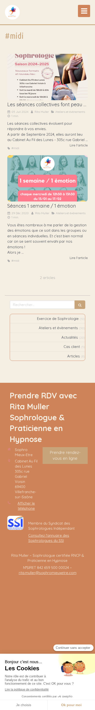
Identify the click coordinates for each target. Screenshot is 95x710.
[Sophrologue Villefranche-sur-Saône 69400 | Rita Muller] (12, 12)
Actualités (69, 337)
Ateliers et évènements (58, 328)
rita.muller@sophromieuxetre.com (47, 572)
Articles (73, 356)
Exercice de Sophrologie (58, 318)
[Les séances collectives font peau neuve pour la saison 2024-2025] (47, 77)
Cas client (72, 346)
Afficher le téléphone (26, 506)
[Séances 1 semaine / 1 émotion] (47, 178)
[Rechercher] (80, 304)
